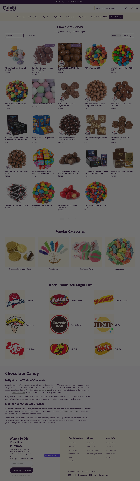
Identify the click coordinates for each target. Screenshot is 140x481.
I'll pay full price (70, 260)
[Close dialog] (90, 219)
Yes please (70, 255)
